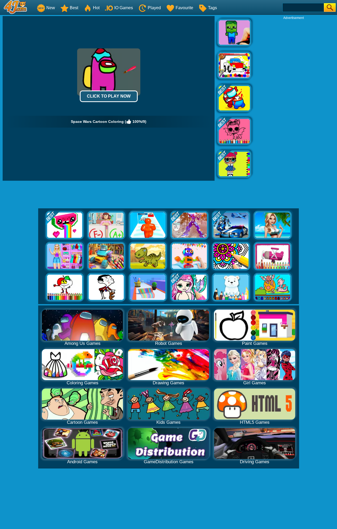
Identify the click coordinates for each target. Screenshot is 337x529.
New (50, 8)
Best (74, 8)
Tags (212, 8)
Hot (96, 8)
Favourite (184, 8)
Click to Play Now (109, 96)
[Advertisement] (293, 99)
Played (154, 8)
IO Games (123, 8)
